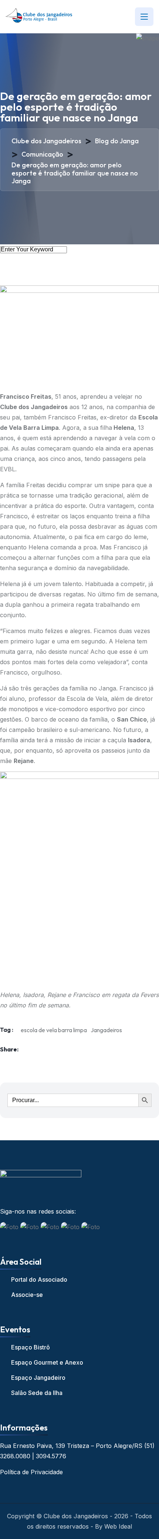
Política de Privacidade (31, 1472)
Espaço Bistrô (30, 1347)
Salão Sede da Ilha (36, 1392)
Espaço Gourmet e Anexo (47, 1362)
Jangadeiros (106, 1030)
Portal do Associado (39, 1279)
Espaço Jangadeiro (38, 1377)
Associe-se (27, 1294)
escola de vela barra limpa (54, 1030)
